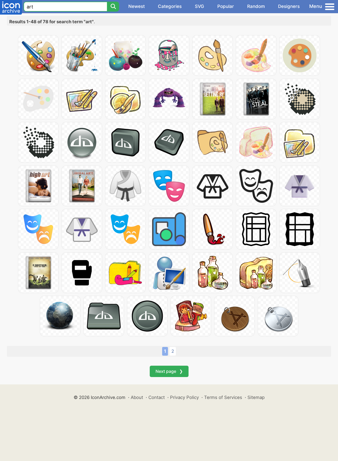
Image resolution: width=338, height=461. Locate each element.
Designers (289, 6)
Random (256, 6)
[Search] (113, 7)
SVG (199, 6)
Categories (170, 6)
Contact (156, 397)
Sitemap (256, 397)
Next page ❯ (169, 371)
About (137, 397)
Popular (225, 6)
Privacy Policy (184, 397)
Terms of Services (223, 397)
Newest (136, 6)
